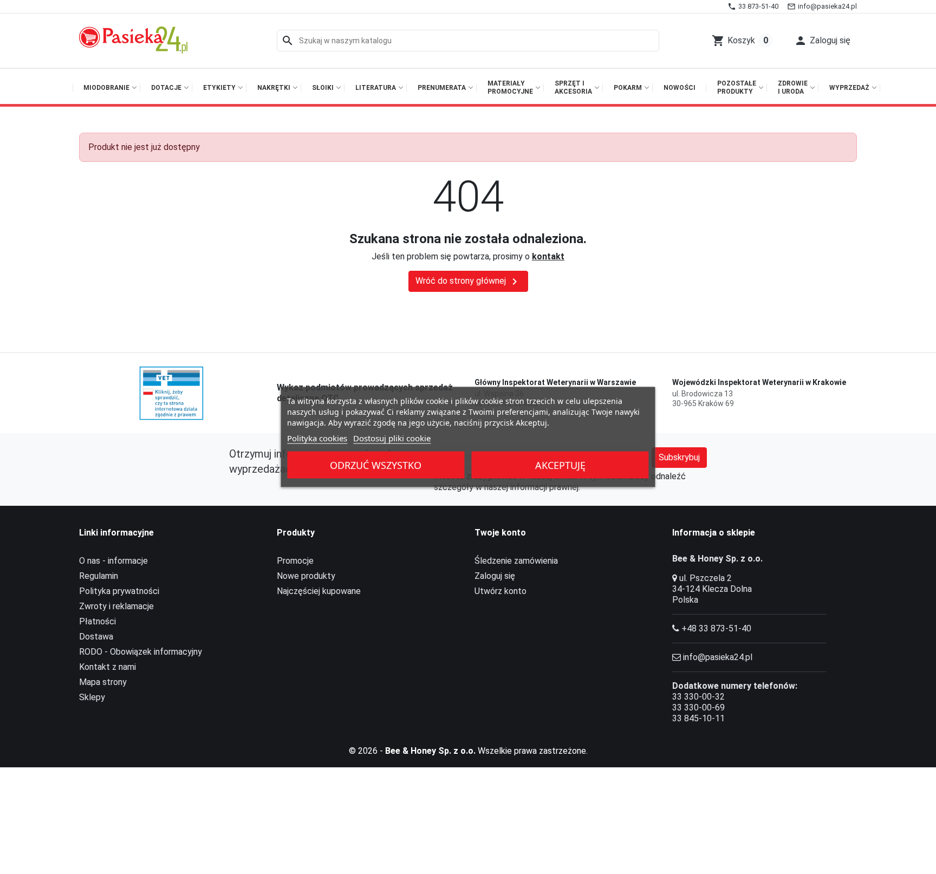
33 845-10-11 (698, 718)
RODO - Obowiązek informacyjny (140, 652)
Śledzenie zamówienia (516, 561)
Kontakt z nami (107, 667)
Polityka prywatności (119, 591)
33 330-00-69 (698, 707)
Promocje (295, 561)
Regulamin (98, 576)
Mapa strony (103, 682)
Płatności (97, 621)
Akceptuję (560, 465)
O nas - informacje (113, 561)
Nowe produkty (306, 576)
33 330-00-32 (698, 697)
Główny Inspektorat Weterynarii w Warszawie (555, 382)
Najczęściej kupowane (319, 591)
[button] (822, 40)
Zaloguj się (494, 576)
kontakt (548, 256)
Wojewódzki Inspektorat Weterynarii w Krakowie (759, 382)
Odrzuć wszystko (375, 465)
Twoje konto (500, 532)
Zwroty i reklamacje (116, 606)
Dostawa (96, 636)
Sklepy (92, 697)
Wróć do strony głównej (468, 281)
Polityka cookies (317, 438)
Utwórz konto (500, 591)
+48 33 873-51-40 (716, 628)
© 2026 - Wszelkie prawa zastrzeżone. (468, 751)
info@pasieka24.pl (717, 657)
